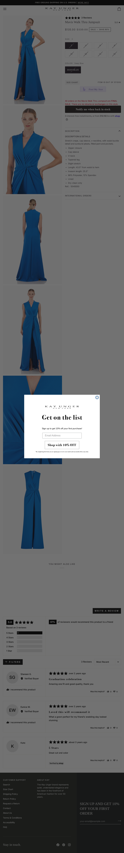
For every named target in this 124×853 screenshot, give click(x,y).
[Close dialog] (97, 397)
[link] (62, 447)
